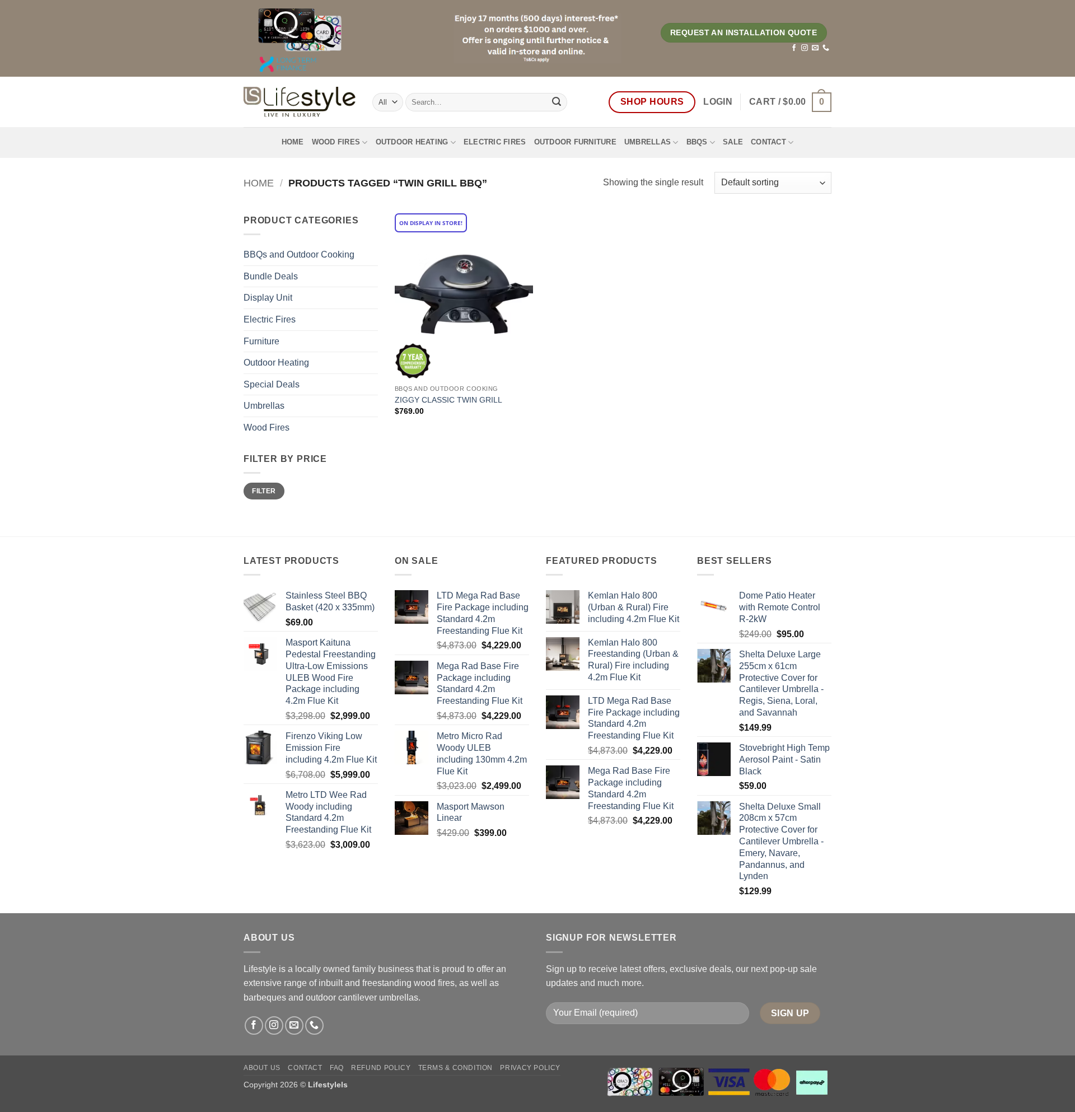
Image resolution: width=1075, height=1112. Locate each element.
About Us (262, 1068)
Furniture (261, 341)
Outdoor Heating (412, 142)
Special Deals (272, 384)
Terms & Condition (455, 1068)
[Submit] (556, 101)
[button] (717, 102)
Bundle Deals (271, 276)
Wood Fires (336, 142)
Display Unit (268, 297)
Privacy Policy (530, 1068)
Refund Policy (380, 1068)
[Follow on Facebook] (794, 48)
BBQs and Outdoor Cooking (299, 254)
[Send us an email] (815, 48)
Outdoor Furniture (575, 142)
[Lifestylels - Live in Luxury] (300, 102)
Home (293, 142)
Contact (768, 142)
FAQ (337, 1068)
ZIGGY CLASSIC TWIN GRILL (448, 399)
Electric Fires (495, 142)
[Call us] (825, 48)
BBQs (697, 142)
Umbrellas (647, 142)
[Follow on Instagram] (804, 48)
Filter (263, 491)
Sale (733, 142)
